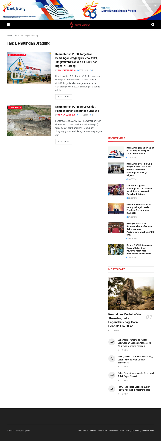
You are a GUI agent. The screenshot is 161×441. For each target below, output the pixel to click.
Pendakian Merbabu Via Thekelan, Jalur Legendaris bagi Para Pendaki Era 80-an (124, 320)
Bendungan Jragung (29, 36)
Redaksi (135, 431)
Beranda (82, 431)
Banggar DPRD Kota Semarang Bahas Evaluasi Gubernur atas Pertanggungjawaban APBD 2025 (140, 229)
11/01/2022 (83, 115)
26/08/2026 (132, 179)
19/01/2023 (83, 70)
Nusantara (15, 108)
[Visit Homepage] (80, 25)
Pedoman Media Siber (119, 431)
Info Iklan (102, 431)
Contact (92, 431)
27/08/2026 (132, 158)
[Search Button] (152, 24)
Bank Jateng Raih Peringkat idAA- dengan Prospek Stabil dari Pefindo (140, 151)
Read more (65, 97)
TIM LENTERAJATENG (66, 70)
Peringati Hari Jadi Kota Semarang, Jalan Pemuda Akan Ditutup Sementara (135, 359)
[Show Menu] (8, 24)
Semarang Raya (17, 55)
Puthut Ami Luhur (66, 115)
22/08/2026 (132, 198)
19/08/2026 (132, 258)
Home (9, 36)
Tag (15, 36)
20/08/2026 (132, 239)
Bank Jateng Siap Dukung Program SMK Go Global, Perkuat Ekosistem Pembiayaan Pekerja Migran (139, 169)
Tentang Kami (148, 431)
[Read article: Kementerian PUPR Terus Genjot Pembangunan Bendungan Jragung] (29, 120)
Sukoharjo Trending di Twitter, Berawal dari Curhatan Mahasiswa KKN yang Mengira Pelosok (134, 343)
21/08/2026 (132, 217)
